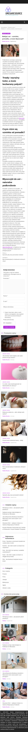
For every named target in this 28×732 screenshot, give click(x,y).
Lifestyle (5, 579)
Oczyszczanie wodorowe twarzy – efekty (14, 428)
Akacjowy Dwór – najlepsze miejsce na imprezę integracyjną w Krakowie (14, 690)
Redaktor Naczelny (6, 41)
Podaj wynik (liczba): (8, 319)
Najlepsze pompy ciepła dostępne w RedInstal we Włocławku (14, 632)
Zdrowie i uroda (6, 33)
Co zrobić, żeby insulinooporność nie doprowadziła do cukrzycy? (14, 371)
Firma (4, 576)
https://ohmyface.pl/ (7, 247)
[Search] (24, 22)
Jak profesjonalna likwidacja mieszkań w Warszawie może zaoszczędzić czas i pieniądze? (13, 518)
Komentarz (6, 278)
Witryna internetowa (8, 307)
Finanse (5, 574)
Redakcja (4, 620)
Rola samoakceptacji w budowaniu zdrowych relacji (14, 259)
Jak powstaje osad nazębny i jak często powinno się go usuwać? (14, 343)
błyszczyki (21, 118)
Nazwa (5, 295)
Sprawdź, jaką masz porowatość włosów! (13, 254)
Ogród (4, 585)
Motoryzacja (6, 582)
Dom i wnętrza (6, 571)
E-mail (5, 301)
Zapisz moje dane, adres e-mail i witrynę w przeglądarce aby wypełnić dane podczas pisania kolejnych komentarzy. (14, 315)
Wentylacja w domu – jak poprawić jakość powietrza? (14, 604)
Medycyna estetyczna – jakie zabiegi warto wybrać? (14, 399)
